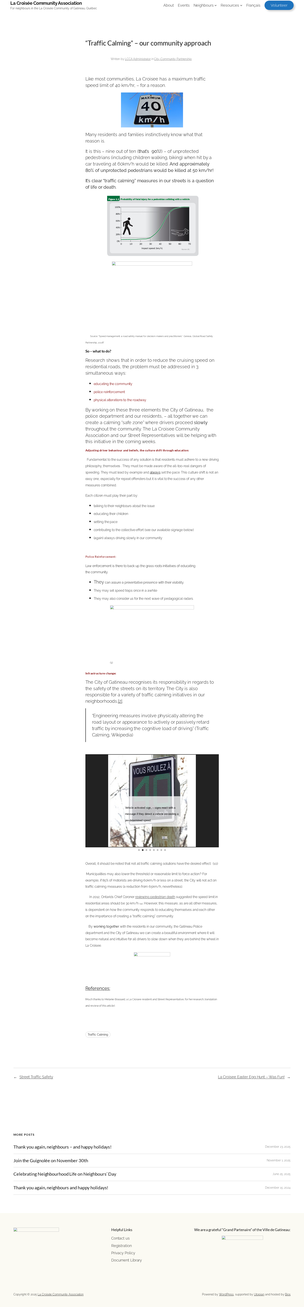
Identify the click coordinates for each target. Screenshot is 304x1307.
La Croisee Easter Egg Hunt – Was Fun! (251, 1077)
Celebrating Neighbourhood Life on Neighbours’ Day (64, 1174)
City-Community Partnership (172, 59)
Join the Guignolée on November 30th (50, 1160)
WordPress (226, 1294)
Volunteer (279, 5)
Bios (288, 1294)
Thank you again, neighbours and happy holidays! (60, 1187)
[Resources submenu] (241, 5)
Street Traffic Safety (36, 1077)
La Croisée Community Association (46, 3)
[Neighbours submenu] (215, 5)
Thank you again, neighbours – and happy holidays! (62, 1147)
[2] (120, 701)
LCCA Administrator (138, 59)
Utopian (259, 1294)
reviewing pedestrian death (155, 897)
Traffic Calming (98, 1034)
